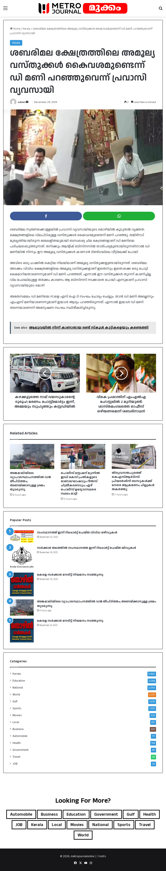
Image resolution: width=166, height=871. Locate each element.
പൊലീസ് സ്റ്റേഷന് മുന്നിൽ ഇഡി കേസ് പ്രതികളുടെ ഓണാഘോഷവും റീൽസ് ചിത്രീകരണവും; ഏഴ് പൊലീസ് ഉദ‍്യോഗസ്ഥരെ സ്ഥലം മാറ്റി (80, 483)
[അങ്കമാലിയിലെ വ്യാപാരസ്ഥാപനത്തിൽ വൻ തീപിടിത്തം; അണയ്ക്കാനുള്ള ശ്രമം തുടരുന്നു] (32, 456)
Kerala (26, 29)
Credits (101, 856)
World (16, 694)
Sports (17, 708)
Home (16, 29)
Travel (16, 757)
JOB (15, 764)
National (18, 687)
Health (17, 743)
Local (16, 722)
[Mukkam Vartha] (83, 8)
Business (18, 729)
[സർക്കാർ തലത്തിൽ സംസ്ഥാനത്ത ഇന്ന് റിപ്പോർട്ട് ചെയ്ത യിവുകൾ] (22, 558)
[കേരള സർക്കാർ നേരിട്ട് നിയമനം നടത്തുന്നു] (22, 584)
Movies (17, 715)
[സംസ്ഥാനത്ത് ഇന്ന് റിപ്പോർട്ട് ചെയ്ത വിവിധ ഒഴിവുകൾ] (22, 536)
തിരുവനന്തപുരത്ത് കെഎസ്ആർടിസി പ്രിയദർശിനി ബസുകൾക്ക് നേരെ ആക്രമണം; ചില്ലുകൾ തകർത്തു (133, 481)
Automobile (20, 736)
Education (19, 681)
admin (21, 102)
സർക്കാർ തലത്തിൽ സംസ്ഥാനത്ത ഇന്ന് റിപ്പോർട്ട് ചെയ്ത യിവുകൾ (86, 548)
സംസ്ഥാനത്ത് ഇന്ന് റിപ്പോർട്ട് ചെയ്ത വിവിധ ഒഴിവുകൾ (77, 532)
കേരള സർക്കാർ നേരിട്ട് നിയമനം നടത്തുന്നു (70, 575)
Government (21, 750)
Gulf (15, 701)
